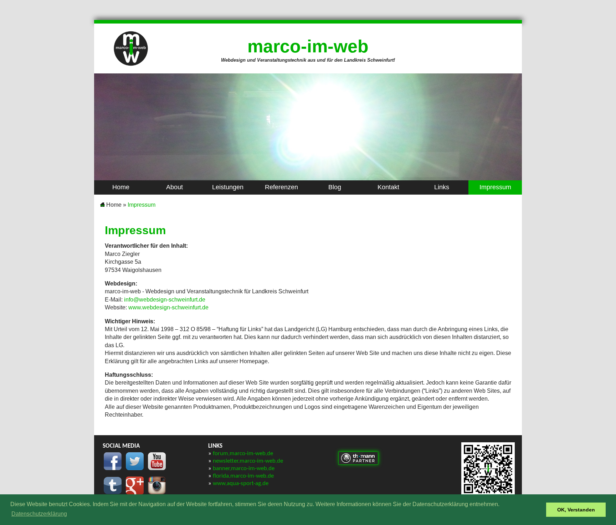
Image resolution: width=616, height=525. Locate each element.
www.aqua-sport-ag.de (240, 483)
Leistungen (227, 187)
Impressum (495, 187)
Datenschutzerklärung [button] (39, 514)
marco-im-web (308, 46)
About (174, 187)
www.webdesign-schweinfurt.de (168, 307)
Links (441, 187)
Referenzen (281, 187)
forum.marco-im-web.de (243, 454)
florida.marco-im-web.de (243, 476)
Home (120, 187)
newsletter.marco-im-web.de (248, 461)
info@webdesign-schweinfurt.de (164, 300)
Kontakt (388, 187)
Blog (334, 187)
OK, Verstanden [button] (576, 510)
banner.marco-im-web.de (243, 468)
